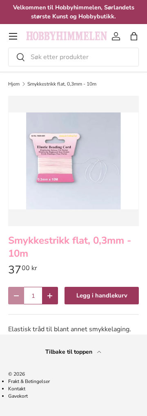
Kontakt (16, 388)
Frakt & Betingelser (29, 381)
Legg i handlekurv (101, 295)
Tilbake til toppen (69, 352)
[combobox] (73, 57)
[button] (134, 36)
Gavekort (18, 396)
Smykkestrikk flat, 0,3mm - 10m (61, 83)
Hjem (14, 83)
